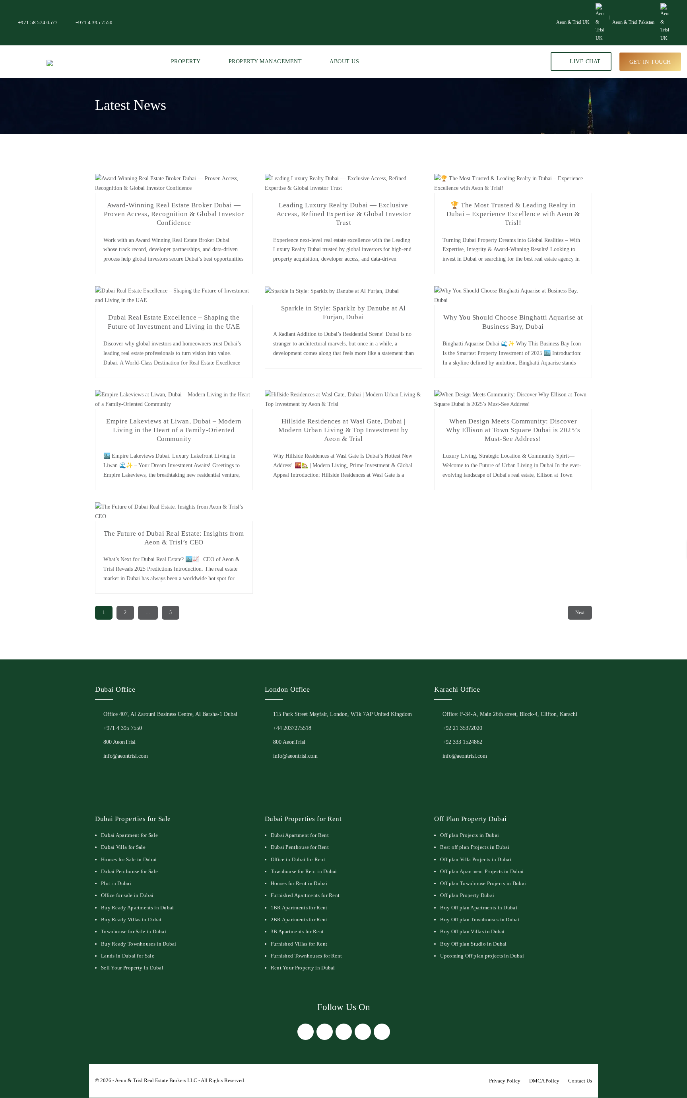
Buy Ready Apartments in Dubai (137, 908)
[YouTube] (382, 1032)
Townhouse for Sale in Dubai (133, 931)
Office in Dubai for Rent (298, 859)
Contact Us (580, 1081)
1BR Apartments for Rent (299, 908)
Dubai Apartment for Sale (129, 835)
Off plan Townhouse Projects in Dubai (483, 883)
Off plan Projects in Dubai (469, 835)
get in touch (650, 61)
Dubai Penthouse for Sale (129, 871)
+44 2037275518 (292, 728)
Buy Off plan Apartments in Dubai (478, 908)
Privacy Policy (504, 1081)
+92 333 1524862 (462, 742)
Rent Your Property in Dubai (303, 968)
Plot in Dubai (116, 883)
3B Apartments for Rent (297, 931)
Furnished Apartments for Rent (305, 895)
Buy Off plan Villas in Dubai (472, 931)
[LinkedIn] (363, 1032)
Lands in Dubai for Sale (127, 956)
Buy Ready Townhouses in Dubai (139, 944)
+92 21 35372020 (462, 728)
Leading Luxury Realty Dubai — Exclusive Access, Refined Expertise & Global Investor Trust (343, 213)
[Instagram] (344, 1032)
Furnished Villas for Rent (299, 944)
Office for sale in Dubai (127, 895)
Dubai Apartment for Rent (300, 835)
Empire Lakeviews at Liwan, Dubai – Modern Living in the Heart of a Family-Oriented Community (174, 430)
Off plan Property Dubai (467, 895)
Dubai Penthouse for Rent (300, 847)
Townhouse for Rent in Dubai (304, 871)
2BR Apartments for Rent (299, 919)
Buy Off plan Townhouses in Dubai (480, 919)
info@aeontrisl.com (125, 756)
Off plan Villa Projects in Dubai (475, 859)
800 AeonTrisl (119, 742)
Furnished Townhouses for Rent (306, 956)
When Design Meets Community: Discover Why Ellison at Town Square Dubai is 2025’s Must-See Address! (513, 430)
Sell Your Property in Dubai (132, 968)
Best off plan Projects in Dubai (474, 847)
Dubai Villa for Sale (123, 847)
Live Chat (584, 61)
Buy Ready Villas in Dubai (131, 919)
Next (579, 612)
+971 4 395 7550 (94, 22)
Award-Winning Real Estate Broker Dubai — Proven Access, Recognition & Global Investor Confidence (174, 213)
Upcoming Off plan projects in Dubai (482, 956)
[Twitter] (324, 1032)
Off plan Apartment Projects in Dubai (482, 871)
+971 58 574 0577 (38, 22)
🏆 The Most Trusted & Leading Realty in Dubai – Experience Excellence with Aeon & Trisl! (513, 213)
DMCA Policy (544, 1081)
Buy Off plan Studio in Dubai (473, 944)
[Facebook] (305, 1032)
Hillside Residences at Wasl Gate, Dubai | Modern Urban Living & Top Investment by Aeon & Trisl (343, 430)
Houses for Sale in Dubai (129, 859)
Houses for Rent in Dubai (299, 883)
